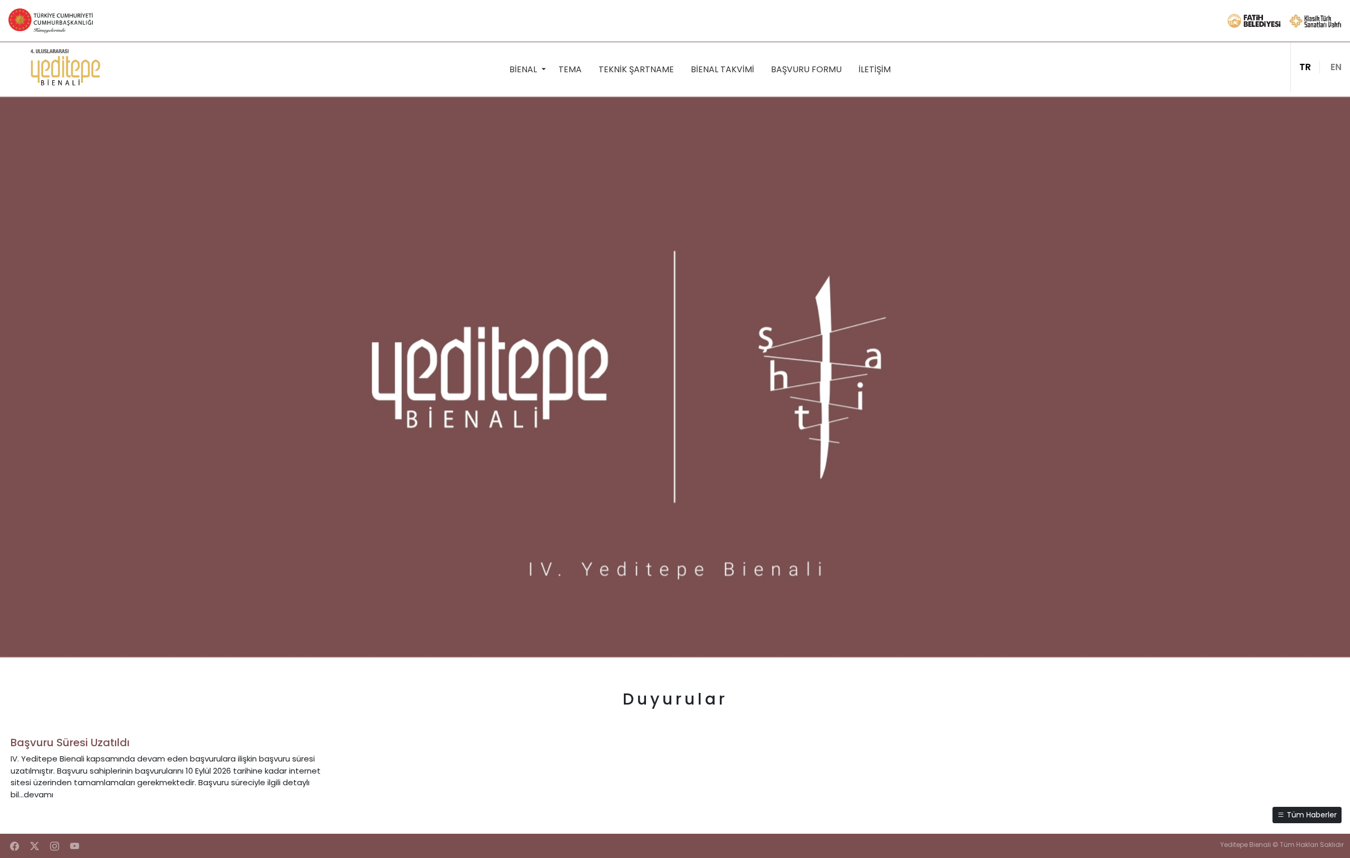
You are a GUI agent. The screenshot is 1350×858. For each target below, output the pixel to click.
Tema (570, 69)
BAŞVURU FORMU (806, 69)
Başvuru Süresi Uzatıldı (70, 742)
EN (1336, 67)
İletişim (875, 69)
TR (1305, 67)
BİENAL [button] (524, 69)
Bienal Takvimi (722, 69)
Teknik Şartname (636, 69)
